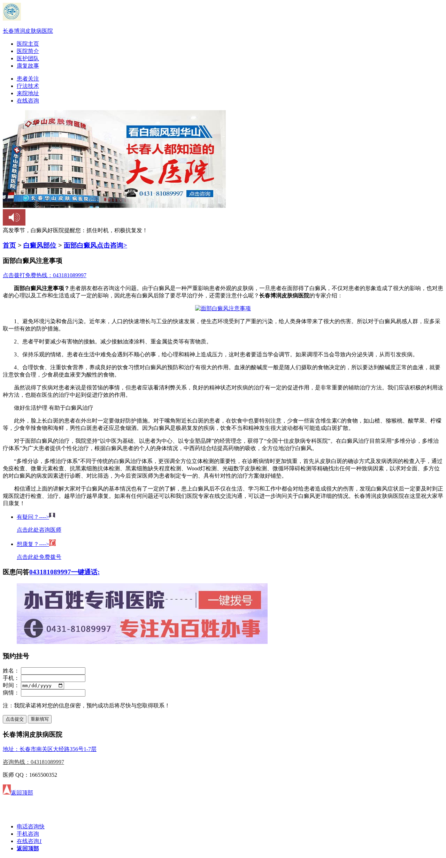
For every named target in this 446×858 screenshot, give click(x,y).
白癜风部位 (39, 245)
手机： (11, 678)
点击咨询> (112, 245)
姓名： (11, 671)
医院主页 (28, 44)
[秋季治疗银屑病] (142, 642)
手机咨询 (28, 834)
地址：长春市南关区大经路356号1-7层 (50, 749)
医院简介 (28, 51)
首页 (9, 245)
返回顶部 (28, 848)
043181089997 (50, 572)
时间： (11, 685)
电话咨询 (31, 826)
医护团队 (28, 58)
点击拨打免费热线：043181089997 (44, 275)
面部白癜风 (80, 245)
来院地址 (28, 93)
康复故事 (28, 66)
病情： (11, 693)
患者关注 (28, 79)
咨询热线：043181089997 (33, 762)
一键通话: (85, 572)
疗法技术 (28, 86)
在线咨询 (28, 101)
